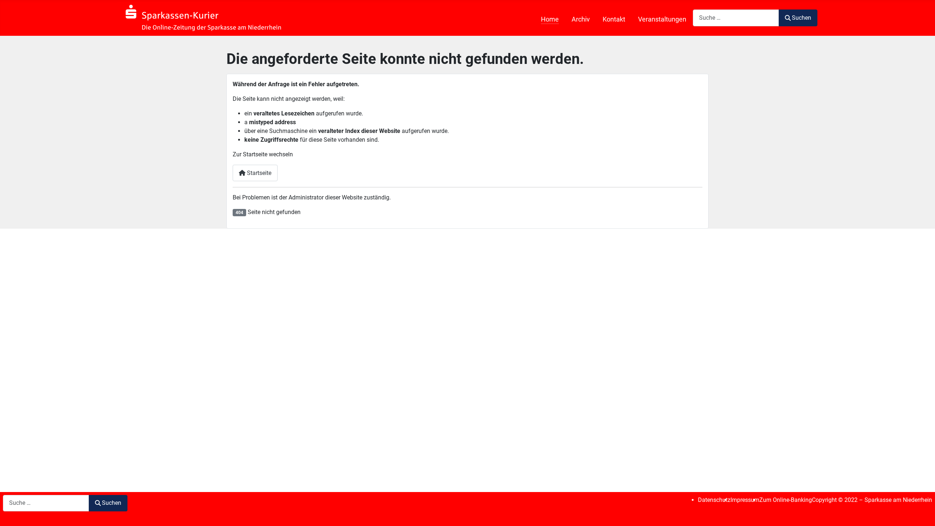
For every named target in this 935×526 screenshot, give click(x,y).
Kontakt (614, 19)
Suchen (801, 17)
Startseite (258, 172)
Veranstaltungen (662, 19)
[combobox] (736, 17)
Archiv (581, 19)
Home (550, 19)
